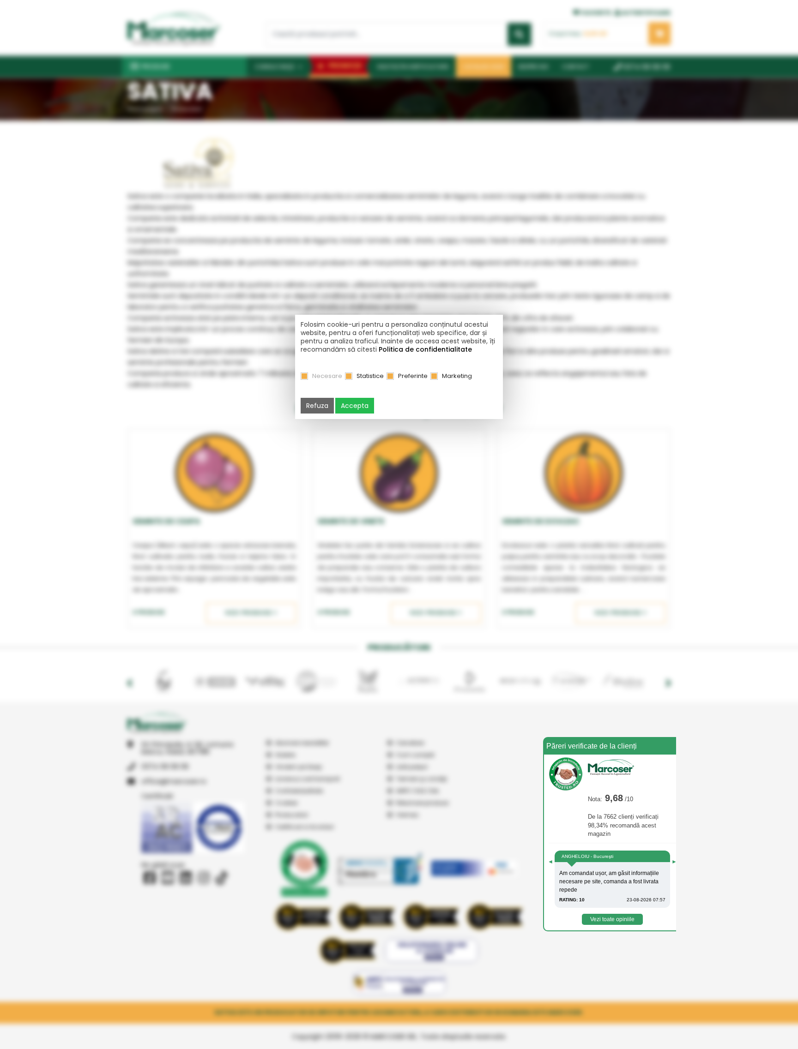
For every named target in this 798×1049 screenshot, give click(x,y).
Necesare (327, 376)
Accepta (355, 405)
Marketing (457, 376)
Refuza (317, 405)
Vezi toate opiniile (612, 919)
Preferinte (413, 376)
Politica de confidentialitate (425, 349)
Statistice (370, 376)
